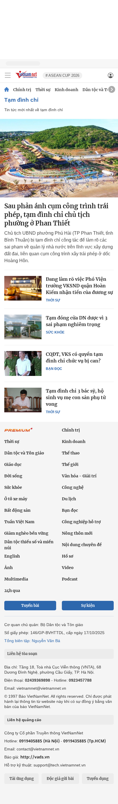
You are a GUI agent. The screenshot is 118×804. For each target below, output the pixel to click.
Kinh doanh (66, 90)
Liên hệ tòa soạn (22, 653)
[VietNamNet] (6, 89)
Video (68, 567)
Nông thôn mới (77, 533)
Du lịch (69, 498)
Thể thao (71, 453)
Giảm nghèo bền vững (26, 533)
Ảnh (8, 567)
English (12, 556)
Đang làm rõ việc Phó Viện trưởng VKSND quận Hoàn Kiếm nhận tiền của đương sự (79, 285)
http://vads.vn (35, 757)
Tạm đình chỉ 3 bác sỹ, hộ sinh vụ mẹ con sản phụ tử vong (76, 397)
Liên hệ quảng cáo (24, 719)
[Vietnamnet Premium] (18, 432)
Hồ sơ (67, 556)
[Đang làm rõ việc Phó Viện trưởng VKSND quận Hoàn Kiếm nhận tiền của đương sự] (23, 288)
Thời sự (43, 90)
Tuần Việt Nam (19, 521)
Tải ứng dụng (21, 778)
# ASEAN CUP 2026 (62, 75)
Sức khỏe (55, 332)
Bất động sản (17, 510)
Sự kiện (88, 605)
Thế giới (70, 464)
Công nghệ (73, 487)
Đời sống (13, 476)
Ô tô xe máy (15, 498)
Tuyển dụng (98, 778)
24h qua (12, 590)
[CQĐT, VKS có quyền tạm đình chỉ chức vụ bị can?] (23, 363)
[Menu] (7, 75)
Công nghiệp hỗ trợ (81, 521)
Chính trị (22, 90)
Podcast (70, 579)
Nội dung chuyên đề (82, 544)
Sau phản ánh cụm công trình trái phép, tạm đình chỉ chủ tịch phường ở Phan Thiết (56, 214)
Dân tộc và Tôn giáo (24, 453)
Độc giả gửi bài (60, 778)
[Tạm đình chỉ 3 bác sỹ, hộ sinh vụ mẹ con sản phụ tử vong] (23, 400)
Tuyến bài (30, 605)
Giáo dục (12, 464)
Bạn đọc (54, 369)
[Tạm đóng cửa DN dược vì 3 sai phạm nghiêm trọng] (23, 327)
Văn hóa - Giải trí (79, 476)
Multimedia (16, 579)
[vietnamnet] (27, 78)
